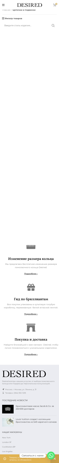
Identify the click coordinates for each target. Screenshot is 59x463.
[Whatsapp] (51, 455)
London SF (6, 442)
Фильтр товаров (13, 18)
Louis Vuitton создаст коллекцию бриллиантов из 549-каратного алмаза (36, 420)
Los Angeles (7, 451)
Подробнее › (31, 273)
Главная (6, 10)
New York (6, 437)
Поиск (53, 25)
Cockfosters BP (8, 447)
